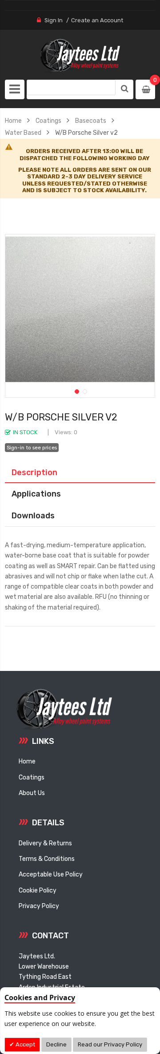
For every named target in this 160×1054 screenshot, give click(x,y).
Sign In (53, 20)
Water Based (23, 132)
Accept (24, 1044)
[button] (76, 390)
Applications (36, 493)
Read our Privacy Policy (110, 1044)
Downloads (33, 515)
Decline (56, 1044)
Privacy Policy (39, 905)
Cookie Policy (37, 890)
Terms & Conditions (47, 858)
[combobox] (71, 87)
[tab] (80, 472)
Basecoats (90, 120)
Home (13, 120)
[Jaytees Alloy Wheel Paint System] (80, 56)
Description (34, 472)
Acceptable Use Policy (51, 874)
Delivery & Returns (45, 843)
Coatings (48, 120)
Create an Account (97, 20)
